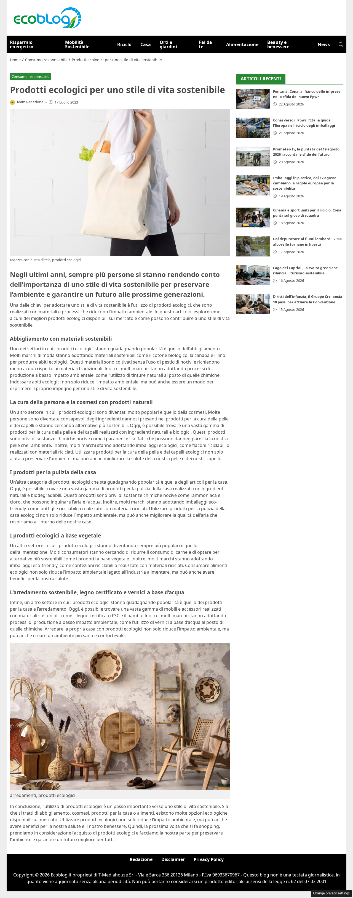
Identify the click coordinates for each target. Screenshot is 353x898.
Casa (145, 44)
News (324, 44)
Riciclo (124, 44)
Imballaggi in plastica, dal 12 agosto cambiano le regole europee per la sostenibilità (304, 183)
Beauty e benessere (278, 44)
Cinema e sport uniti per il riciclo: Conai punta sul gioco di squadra (308, 213)
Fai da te (205, 44)
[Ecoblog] (47, 17)
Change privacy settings (331, 893)
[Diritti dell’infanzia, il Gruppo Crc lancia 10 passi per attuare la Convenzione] (253, 304)
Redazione (141, 859)
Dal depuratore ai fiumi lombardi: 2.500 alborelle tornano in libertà (307, 241)
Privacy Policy (209, 859)
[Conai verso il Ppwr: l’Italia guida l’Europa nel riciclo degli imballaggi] (253, 128)
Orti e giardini (168, 44)
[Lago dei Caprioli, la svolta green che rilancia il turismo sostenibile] (253, 275)
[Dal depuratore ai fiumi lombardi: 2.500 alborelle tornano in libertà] (253, 246)
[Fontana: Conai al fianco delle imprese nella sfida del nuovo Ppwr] (253, 99)
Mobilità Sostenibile (77, 44)
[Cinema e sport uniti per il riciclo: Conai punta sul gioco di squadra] (253, 218)
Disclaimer (173, 859)
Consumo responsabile (30, 76)
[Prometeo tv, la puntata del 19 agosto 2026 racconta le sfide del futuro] (253, 157)
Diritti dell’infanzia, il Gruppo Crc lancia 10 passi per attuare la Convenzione (307, 299)
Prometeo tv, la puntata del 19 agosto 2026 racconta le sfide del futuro (306, 152)
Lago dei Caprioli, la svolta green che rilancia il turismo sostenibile (305, 270)
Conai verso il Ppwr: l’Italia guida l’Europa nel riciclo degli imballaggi (304, 123)
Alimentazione (242, 44)
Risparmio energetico (21, 44)
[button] (341, 44)
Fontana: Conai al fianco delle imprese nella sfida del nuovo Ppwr (307, 94)
